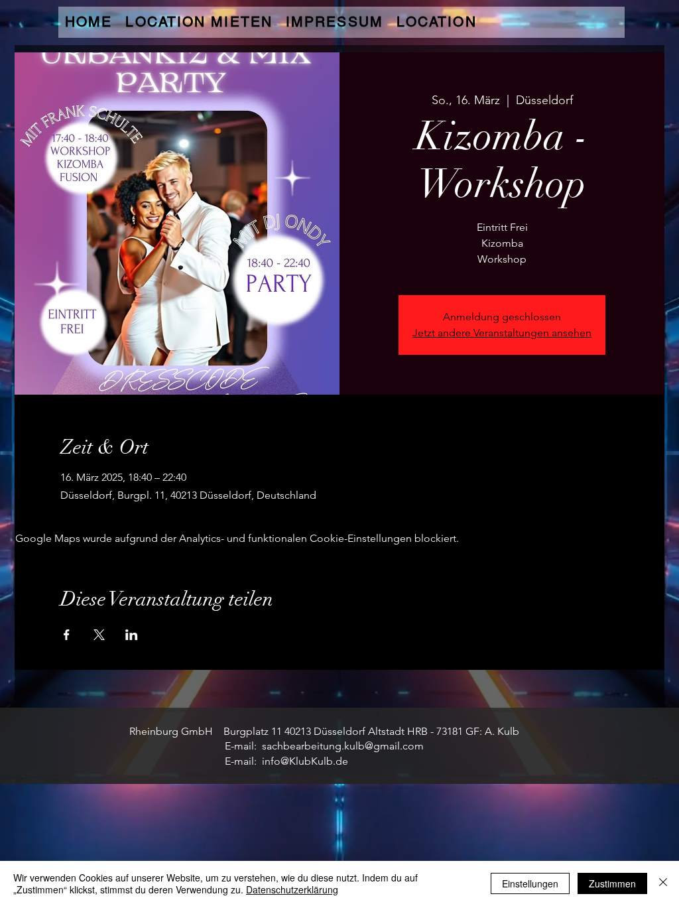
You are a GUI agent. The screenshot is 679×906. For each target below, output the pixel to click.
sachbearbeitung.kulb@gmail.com (343, 746)
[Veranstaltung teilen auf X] (99, 634)
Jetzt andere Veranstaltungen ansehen (501, 332)
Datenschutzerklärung (292, 889)
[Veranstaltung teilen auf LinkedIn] (131, 634)
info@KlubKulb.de (305, 761)
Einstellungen (530, 883)
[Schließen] (663, 883)
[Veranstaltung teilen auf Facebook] (66, 634)
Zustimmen (612, 883)
